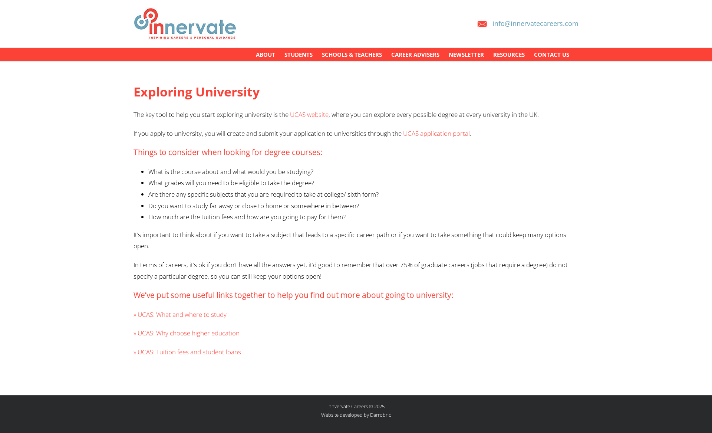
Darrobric (380, 414)
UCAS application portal (436, 133)
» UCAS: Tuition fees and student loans (187, 352)
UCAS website (309, 114)
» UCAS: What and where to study (180, 314)
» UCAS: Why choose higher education (187, 333)
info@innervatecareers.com (535, 23)
